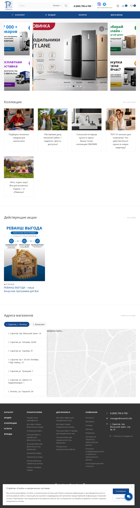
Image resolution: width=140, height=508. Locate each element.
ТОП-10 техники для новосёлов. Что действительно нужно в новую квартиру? (120, 141)
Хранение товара (34, 453)
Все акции (131, 218)
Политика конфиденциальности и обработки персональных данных (95, 454)
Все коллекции (129, 102)
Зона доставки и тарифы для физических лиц (34, 437)
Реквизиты (90, 433)
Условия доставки (34, 431)
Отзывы (89, 425)
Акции (7, 417)
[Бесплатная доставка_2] (17, 74)
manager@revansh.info (121, 418)
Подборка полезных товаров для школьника (19, 137)
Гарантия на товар (35, 457)
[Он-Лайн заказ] (123, 39)
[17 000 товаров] (17, 39)
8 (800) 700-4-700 (82, 6)
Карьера (89, 429)
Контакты (90, 417)
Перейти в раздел (128, 316)
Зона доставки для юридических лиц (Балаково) (64, 440)
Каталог (8, 412)
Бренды (8, 434)
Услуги (8, 428)
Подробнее (121, 498)
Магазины (90, 421)
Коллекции (10, 423)
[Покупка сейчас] (123, 74)
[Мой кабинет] (118, 6)
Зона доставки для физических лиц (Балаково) (34, 446)
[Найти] (66, 5)
